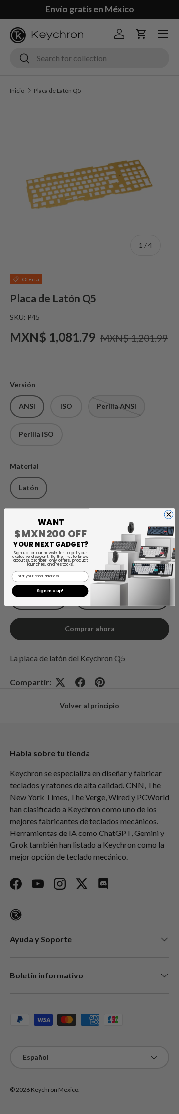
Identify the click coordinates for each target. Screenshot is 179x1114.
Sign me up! (50, 591)
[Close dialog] (168, 514)
